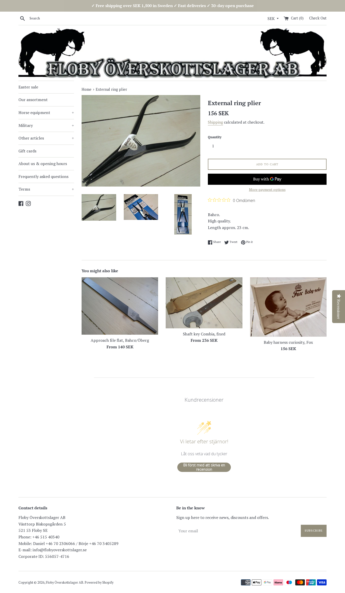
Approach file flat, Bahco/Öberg (120, 340)
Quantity (214, 137)
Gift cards (27, 151)
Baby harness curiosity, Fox (288, 342)
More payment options (267, 189)
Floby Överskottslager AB (64, 582)
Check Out (318, 18)
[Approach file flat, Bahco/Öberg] (120, 306)
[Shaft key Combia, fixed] (204, 302)
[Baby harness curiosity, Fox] (288, 306)
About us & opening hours (42, 163)
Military (46, 125)
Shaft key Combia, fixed (204, 334)
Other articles (46, 138)
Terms (46, 189)
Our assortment (33, 99)
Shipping (215, 122)
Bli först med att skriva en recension (204, 467)
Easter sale (28, 87)
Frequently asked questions (43, 176)
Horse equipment (46, 112)
